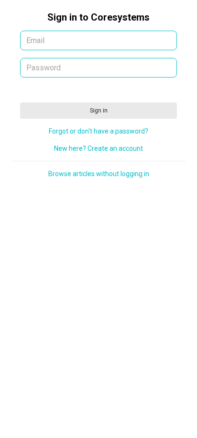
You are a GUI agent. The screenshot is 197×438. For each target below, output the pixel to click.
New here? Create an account (98, 148)
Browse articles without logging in (98, 174)
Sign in (99, 110)
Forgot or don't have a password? (98, 131)
